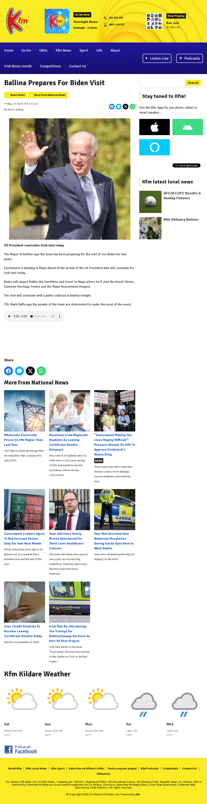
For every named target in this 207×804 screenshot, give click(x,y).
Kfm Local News (36, 768)
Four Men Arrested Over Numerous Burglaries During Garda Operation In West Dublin (114, 541)
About (115, 50)
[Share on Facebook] (112, 106)
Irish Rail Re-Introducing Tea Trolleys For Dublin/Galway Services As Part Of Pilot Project (69, 633)
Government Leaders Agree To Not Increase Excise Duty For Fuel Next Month (24, 539)
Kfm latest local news (167, 182)
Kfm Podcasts (150, 768)
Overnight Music (85, 22)
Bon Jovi (172, 23)
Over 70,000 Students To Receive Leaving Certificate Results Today (23, 631)
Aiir (137, 794)
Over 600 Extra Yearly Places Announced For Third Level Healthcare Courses (66, 541)
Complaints (170, 768)
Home (8, 50)
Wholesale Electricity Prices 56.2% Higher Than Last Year (23, 440)
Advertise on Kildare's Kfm (86, 768)
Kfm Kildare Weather (37, 674)
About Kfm (15, 768)
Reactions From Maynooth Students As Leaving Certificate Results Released (68, 442)
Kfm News (63, 50)
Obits (43, 50)
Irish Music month (18, 66)
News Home (18, 95)
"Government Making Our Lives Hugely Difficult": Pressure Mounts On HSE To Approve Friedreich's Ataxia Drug (114, 444)
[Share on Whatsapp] (132, 106)
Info (99, 50)
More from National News (50, 95)
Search (193, 83)
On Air (26, 50)
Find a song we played (122, 768)
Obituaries (103, 773)
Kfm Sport (57, 768)
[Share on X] (125, 106)
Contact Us (77, 66)
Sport (83, 50)
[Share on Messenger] (118, 106)
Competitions (50, 66)
